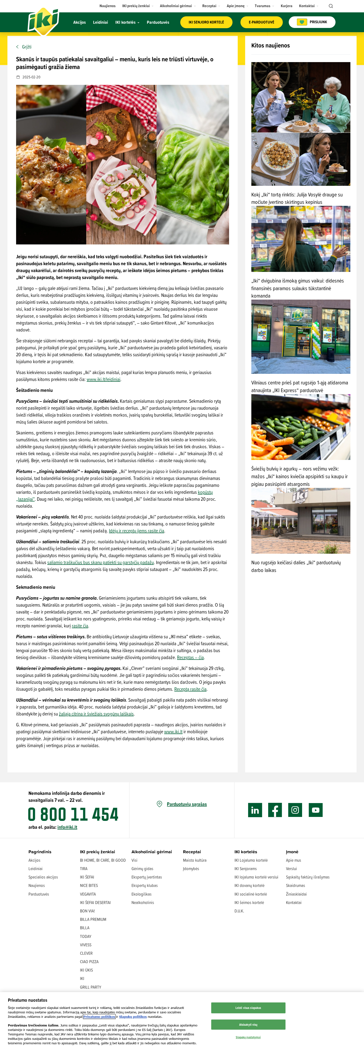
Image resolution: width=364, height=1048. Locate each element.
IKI (82, 978)
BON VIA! (87, 911)
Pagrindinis (40, 852)
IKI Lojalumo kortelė (251, 860)
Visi (134, 860)
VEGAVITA (88, 894)
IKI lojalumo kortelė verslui (256, 877)
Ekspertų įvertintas (146, 877)
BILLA (84, 928)
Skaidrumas (295, 885)
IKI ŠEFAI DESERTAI (95, 902)
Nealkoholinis (142, 902)
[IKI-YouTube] (316, 810)
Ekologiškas (141, 894)
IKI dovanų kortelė (249, 885)
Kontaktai (294, 902)
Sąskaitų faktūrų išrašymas (308, 877)
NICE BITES (89, 885)
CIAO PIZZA (89, 961)
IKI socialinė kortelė (250, 894)
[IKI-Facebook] (275, 810)
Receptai (192, 852)
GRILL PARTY (90, 987)
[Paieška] (330, 6)
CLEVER (86, 953)
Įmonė (292, 852)
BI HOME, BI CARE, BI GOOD (103, 860)
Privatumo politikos (99, 1017)
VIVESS (85, 945)
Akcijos (34, 860)
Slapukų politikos (133, 1017)
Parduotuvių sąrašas (187, 804)
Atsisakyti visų (248, 1024)
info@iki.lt (67, 827)
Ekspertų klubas (144, 885)
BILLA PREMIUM (93, 919)
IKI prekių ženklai (97, 852)
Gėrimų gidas (142, 868)
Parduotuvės (38, 894)
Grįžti (26, 46)
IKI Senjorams (245, 868)
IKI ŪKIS (86, 970)
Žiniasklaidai (296, 894)
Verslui (291, 868)
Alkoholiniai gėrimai (151, 852)
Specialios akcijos (43, 877)
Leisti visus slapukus (248, 1007)
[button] (138, 5)
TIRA (83, 868)
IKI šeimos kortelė (249, 902)
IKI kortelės (245, 852)
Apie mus (293, 860)
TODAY (85, 936)
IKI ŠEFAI (87, 877)
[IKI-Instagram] (295, 810)
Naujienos (36, 885)
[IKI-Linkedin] (255, 810)
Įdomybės (191, 868)
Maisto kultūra (195, 860)
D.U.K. (239, 911)
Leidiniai (35, 868)
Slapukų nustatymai (248, 1037)
